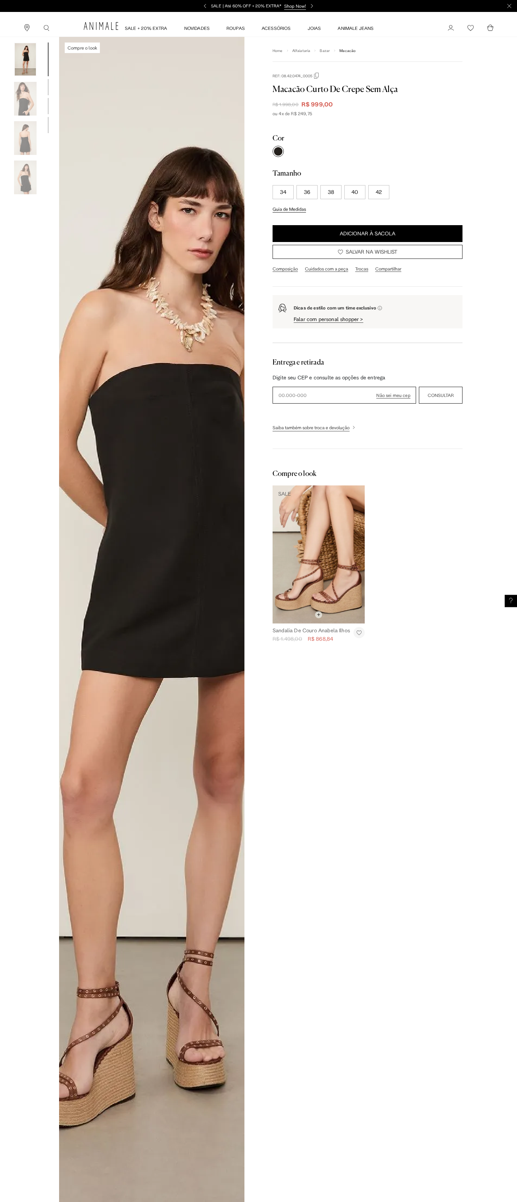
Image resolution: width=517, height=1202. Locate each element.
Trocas (361, 268)
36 (307, 192)
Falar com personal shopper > (328, 319)
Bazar (325, 50)
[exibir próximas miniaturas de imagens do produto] (25, 199)
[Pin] (27, 28)
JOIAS (314, 28)
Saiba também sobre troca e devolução (311, 427)
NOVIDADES (197, 28)
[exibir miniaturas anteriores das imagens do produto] (25, 37)
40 (354, 192)
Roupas (235, 28)
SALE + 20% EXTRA (146, 28)
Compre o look (82, 47)
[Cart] (490, 28)
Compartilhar (388, 268)
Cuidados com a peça (326, 268)
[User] (451, 28)
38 (331, 192)
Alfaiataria (301, 50)
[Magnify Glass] (46, 28)
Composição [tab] (285, 268)
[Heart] (471, 28)
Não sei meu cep (393, 395)
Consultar (441, 395)
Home (278, 50)
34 (283, 192)
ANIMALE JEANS (356, 28)
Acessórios (276, 28)
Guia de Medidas (289, 209)
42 (379, 192)
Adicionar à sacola (367, 233)
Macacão (347, 50)
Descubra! (306, 6)
